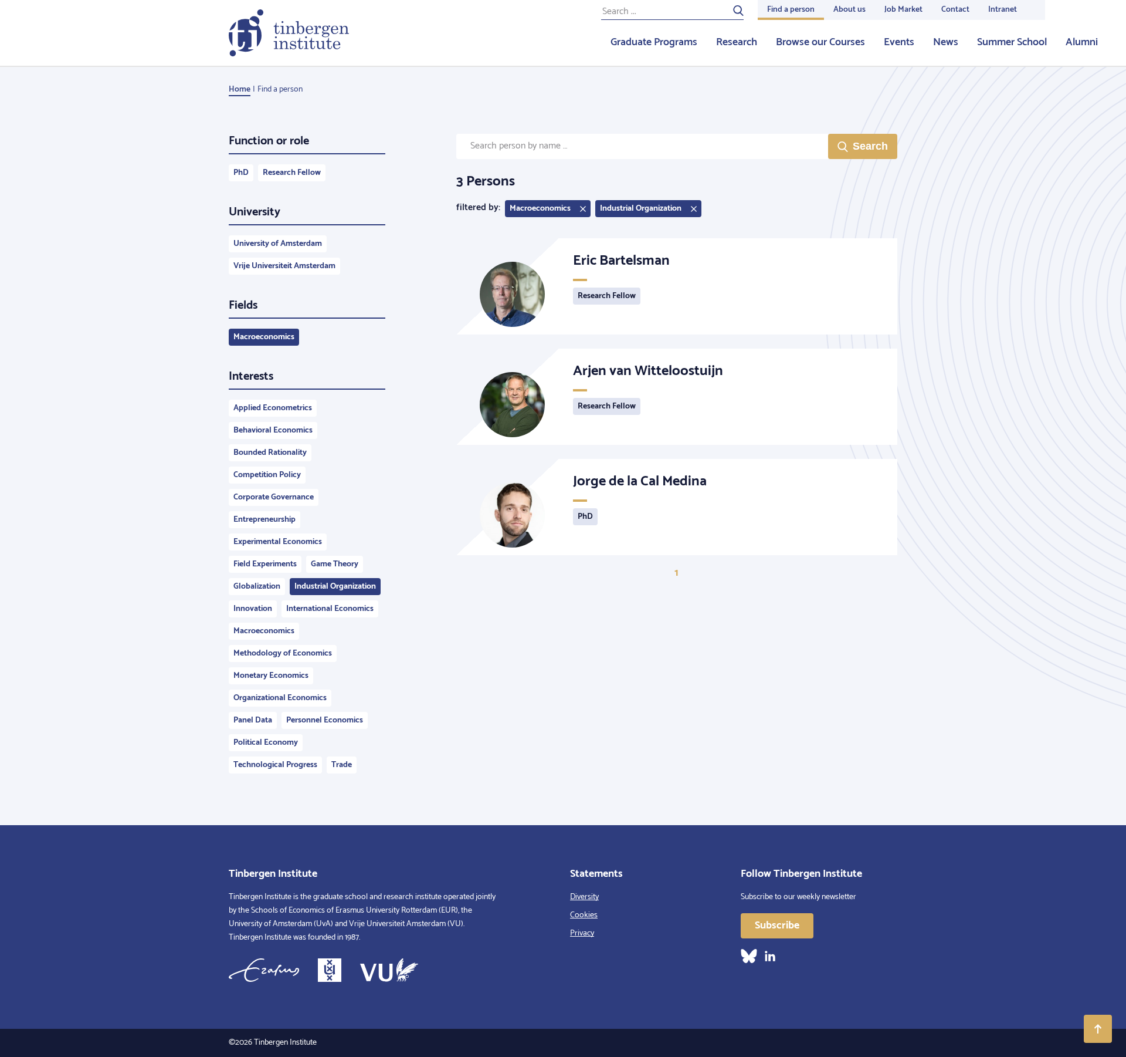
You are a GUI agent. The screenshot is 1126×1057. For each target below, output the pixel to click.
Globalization (256, 586)
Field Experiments (265, 564)
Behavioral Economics (273, 430)
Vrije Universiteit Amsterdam (284, 266)
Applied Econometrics (272, 408)
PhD (241, 173)
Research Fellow (292, 173)
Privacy (582, 933)
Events (899, 42)
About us (849, 9)
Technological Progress (275, 765)
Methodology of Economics (282, 653)
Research (736, 42)
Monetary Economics (270, 676)
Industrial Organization (335, 586)
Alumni (1082, 42)
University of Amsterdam (277, 244)
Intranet (1002, 9)
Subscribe (777, 925)
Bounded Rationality (270, 453)
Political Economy (265, 742)
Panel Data (252, 720)
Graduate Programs (654, 42)
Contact (955, 9)
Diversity (584, 897)
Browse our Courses (820, 42)
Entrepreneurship (264, 519)
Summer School (1012, 42)
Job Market (903, 9)
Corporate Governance (273, 497)
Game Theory (334, 564)
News (945, 42)
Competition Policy (267, 475)
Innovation (252, 609)
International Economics (330, 609)
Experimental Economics (277, 542)
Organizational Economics (280, 698)
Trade (341, 765)
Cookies (584, 915)
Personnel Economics (324, 720)
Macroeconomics (263, 337)
